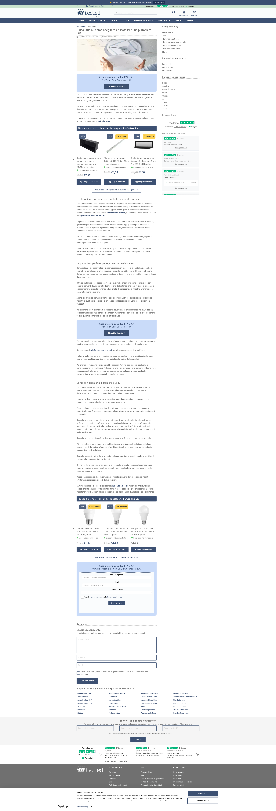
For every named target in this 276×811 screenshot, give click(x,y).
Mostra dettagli (83, 807)
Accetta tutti (202, 793)
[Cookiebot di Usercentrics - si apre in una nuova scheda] (63, 806)
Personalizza (201, 800)
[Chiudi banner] (223, 791)
